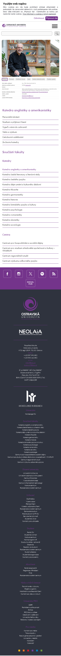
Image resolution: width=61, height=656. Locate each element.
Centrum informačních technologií (30, 483)
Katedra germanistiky (12, 195)
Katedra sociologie (11, 225)
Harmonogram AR (30, 540)
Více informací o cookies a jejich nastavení (39, 14)
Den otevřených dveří (30, 516)
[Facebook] (7, 274)
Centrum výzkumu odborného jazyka (19, 261)
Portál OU (30, 532)
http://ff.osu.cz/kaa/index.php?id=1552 (31, 97)
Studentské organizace (31, 555)
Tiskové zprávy (30, 633)
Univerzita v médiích (30, 638)
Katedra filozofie (10, 190)
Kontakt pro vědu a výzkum (30, 594)
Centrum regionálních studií (15, 256)
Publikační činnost (20, 79)
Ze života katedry (10, 142)
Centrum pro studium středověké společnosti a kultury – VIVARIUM (28, 249)
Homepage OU (30, 414)
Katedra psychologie (12, 210)
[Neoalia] (30, 332)
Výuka (28, 79)
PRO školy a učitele (30, 612)
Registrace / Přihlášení (30, 570)
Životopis (11, 79)
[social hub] (30, 283)
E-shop (30, 610)
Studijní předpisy (30, 552)
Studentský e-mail (30, 535)
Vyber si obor (30, 501)
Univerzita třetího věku (30, 617)
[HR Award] (30, 398)
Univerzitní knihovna (30, 473)
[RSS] (54, 274)
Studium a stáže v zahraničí (30, 542)
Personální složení (10, 117)
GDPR (31, 605)
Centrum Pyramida (30, 478)
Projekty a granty (51, 79)
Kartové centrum (30, 485)
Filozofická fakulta (43, 91)
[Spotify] (42, 274)
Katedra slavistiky (10, 220)
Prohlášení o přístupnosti (30, 607)
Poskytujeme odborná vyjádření (30, 636)
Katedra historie (10, 200)
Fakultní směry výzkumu (30, 586)
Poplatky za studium (30, 547)
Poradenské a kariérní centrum (30, 488)
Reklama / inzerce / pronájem (30, 620)
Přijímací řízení (30, 504)
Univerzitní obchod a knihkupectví (30, 476)
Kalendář (30, 643)
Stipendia (30, 545)
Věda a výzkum (9, 132)
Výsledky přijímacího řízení (30, 506)
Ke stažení (30, 641)
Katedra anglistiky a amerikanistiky (30, 91)
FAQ (30, 573)
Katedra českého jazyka (13, 180)
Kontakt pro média (30, 631)
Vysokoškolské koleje (30, 480)
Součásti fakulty (13, 152)
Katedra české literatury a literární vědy (21, 175)
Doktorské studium (30, 511)
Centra (6, 235)
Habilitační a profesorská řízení (30, 591)
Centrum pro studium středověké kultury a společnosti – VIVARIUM (31, 457)
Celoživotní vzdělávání (12, 137)
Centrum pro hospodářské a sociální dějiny (22, 243)
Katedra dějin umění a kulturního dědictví (21, 185)
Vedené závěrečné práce (38, 79)
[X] (30, 274)
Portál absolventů (30, 568)
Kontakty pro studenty (30, 557)
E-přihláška (30, 499)
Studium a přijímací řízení (14, 122)
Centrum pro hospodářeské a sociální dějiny (30, 455)
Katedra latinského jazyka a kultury (19, 205)
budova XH (28, 85)
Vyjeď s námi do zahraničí (14, 127)
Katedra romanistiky (12, 215)
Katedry (6, 161)
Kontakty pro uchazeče (30, 521)
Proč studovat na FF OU (30, 514)
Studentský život (30, 519)
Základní (5, 79)
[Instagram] (19, 274)
